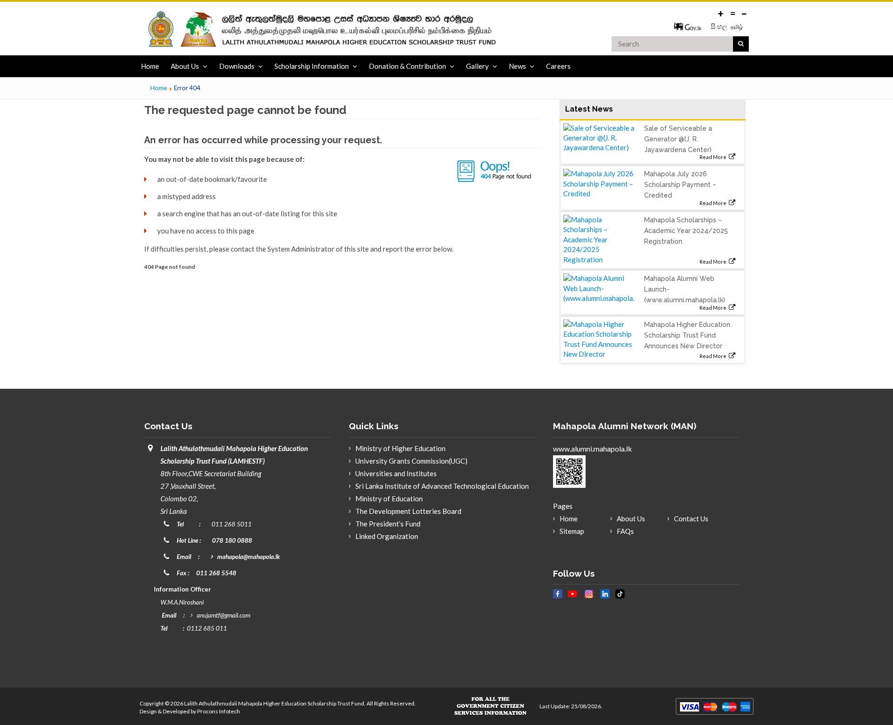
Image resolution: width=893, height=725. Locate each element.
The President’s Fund (387, 523)
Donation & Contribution (407, 66)
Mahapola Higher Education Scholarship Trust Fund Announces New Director (687, 335)
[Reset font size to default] (732, 12)
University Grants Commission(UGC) (411, 461)
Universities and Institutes (396, 473)
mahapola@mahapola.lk (248, 556)
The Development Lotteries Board (408, 511)
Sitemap (572, 531)
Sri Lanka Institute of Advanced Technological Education (442, 486)
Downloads (236, 66)
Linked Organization (386, 536)
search (741, 44)
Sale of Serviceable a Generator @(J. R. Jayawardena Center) (678, 139)
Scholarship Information (311, 66)
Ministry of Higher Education (400, 448)
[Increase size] (721, 12)
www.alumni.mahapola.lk (592, 448)
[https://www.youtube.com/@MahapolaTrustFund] (572, 599)
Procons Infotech (218, 711)
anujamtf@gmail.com (223, 615)
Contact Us (691, 518)
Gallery (477, 66)
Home (150, 66)
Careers (558, 66)
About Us (185, 66)
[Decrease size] (744, 12)
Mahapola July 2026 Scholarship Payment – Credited (680, 184)
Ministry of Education (389, 498)
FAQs (625, 531)
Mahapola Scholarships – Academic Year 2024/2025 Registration (686, 230)
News (517, 66)
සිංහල (720, 26)
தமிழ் (737, 26)
